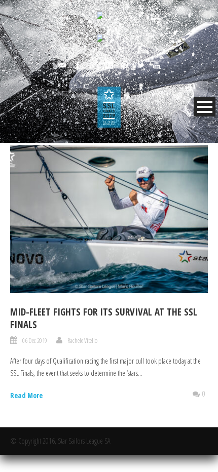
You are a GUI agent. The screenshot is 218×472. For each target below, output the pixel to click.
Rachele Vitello (82, 340)
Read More (26, 395)
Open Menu (204, 106)
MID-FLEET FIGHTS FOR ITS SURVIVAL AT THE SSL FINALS (103, 318)
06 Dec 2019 (34, 340)
